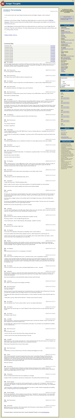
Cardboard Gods (64, 44)
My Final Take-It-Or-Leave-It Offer (67, 39)
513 (5, 171)
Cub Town (63, 35)
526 (5, 407)
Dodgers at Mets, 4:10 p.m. (11, 35)
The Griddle (63, 47)
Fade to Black (63, 36)
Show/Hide (52, 45)
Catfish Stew (63, 27)
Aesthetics (63, 71)
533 (5, 330)
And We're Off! (64, 65)
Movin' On (63, 62)
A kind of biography (65, 136)
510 (5, 146)
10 (64, 97)
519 (5, 216)
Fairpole (62, 30)
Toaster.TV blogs (64, 66)
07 (68, 97)
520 (15, 387)
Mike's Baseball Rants (65, 57)
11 (62, 97)
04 (64, 98)
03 (65, 98)
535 (5, 349)
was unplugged (69, 18)
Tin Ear (62, 70)
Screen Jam (63, 69)
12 (61, 97)
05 (63, 98)
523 (5, 250)
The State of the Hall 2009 (66, 59)
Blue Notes (10, 26)
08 (67, 97)
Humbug (63, 38)
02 (61, 94)
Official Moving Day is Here (66, 42)
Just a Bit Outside (64, 63)
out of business (45, 412)
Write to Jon (63, 130)
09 (65, 97)
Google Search (64, 77)
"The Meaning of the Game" (66, 138)
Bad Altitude (63, 54)
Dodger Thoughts (64, 51)
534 (5, 340)
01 (63, 94)
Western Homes (64, 68)
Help (73, 0)
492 (5, 320)
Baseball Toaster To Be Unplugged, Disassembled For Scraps (67, 32)
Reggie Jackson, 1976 (65, 45)
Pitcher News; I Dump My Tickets (67, 56)
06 (61, 98)
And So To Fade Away (65, 28)
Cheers (62, 53)
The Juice (63, 41)
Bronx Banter (64, 60)
